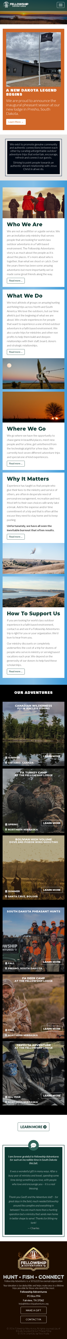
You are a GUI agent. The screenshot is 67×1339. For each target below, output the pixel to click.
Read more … (16, 280)
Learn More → (16, 121)
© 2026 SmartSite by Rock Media (33, 1333)
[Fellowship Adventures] (15, 5)
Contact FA (33, 1319)
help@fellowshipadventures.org (33, 1303)
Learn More (51, 756)
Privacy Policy (45, 1331)
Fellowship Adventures (25, 1328)
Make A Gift (33, 1310)
